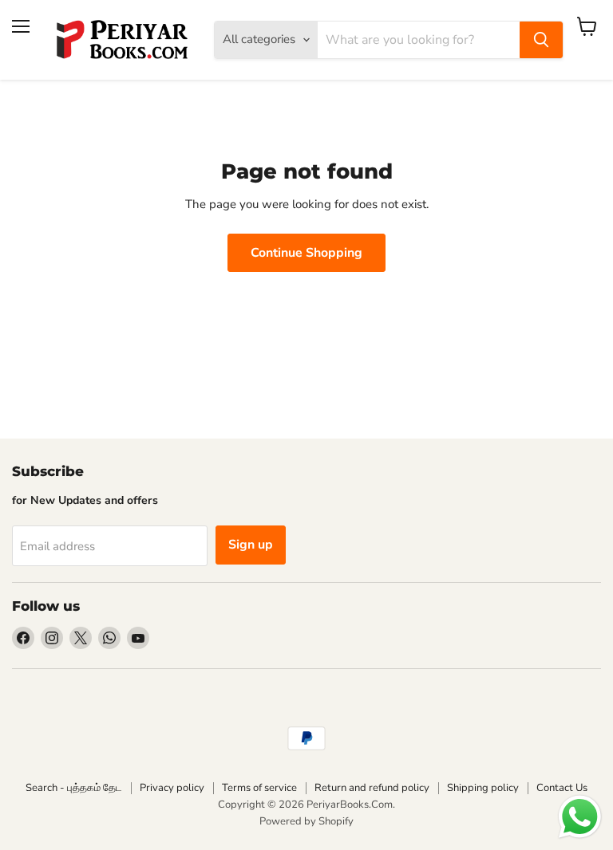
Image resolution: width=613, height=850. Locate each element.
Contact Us (561, 788)
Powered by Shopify (306, 821)
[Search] (541, 40)
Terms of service (259, 788)
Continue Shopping (306, 253)
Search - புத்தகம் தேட (74, 788)
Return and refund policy (371, 788)
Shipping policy (483, 788)
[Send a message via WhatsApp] (580, 817)
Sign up (250, 544)
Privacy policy (172, 788)
